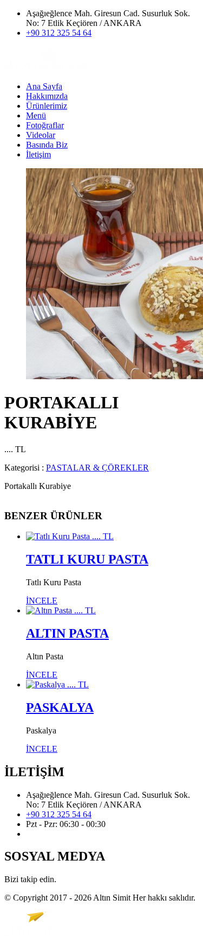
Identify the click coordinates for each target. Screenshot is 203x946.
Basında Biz (47, 144)
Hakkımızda (47, 96)
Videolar (40, 135)
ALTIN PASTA (67, 633)
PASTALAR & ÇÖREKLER (97, 467)
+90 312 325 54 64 (58, 32)
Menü (36, 115)
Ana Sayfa (44, 86)
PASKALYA (60, 707)
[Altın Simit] (49, 67)
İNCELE (41, 600)
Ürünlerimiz (46, 105)
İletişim (38, 154)
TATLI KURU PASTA (87, 559)
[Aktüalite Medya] (31, 936)
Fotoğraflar (45, 125)
